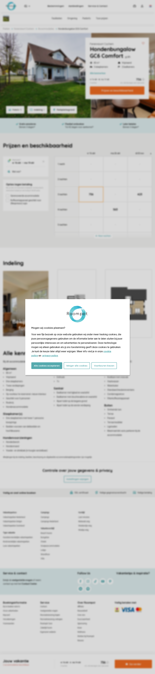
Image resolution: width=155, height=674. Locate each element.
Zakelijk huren (46, 628)
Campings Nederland (49, 521)
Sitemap (95, 659)
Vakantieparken (9, 512)
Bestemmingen (56, 6)
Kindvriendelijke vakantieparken (16, 542)
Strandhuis (45, 554)
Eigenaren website (48, 632)
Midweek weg (84, 521)
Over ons (81, 615)
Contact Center (29, 584)
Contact (43, 606)
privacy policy (50, 355)
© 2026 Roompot (109, 659)
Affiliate (81, 606)
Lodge (43, 550)
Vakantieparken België (12, 521)
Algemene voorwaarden (48, 659)
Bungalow (45, 537)
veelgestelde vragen (22, 580)
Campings (45, 512)
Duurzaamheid (84, 619)
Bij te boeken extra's (11, 606)
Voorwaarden (8, 623)
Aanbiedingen (76, 6)
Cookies (74, 659)
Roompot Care (46, 623)
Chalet (43, 542)
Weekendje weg (85, 526)
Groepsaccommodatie (50, 546)
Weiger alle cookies (76, 365)
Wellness (81, 632)
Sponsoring (82, 623)
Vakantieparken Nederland (14, 517)
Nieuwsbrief (82, 611)
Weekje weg (83, 530)
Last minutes (83, 517)
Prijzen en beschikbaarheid (117, 90)
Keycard (6, 615)
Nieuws (81, 640)
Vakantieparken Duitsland (14, 526)
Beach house (46, 533)
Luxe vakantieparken (11, 546)
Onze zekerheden (10, 611)
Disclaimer (84, 659)
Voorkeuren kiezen (104, 365)
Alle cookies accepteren (47, 365)
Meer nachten (104, 236)
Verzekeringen (9, 619)
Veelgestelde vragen (49, 611)
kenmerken (98, 73)
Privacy (64, 659)
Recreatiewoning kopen (50, 615)
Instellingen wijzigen (77, 479)
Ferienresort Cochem (102, 43)
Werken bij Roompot (86, 636)
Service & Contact (97, 6)
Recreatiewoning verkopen (51, 619)
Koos (80, 628)
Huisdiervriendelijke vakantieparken (18, 537)
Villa (42, 559)
